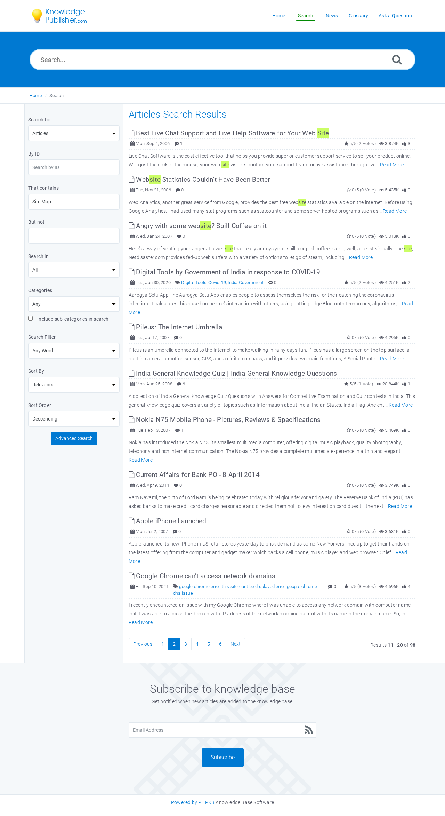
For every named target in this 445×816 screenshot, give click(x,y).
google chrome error (199, 586)
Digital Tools (194, 282)
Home (36, 95)
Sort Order (39, 405)
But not (36, 222)
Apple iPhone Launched (170, 521)
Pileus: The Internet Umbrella (178, 327)
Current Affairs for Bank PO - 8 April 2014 (197, 475)
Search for (39, 120)
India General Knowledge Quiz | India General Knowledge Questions (235, 373)
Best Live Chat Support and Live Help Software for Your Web (231, 133)
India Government (246, 282)
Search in (38, 256)
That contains (43, 188)
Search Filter (42, 337)
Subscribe (223, 757)
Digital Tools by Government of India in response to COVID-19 (227, 272)
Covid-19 (217, 282)
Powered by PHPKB (193, 802)
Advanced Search (74, 438)
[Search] (397, 59)
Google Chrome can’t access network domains (204, 576)
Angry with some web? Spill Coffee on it (200, 226)
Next (235, 644)
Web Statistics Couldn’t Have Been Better (202, 179)
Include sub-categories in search (72, 319)
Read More (392, 164)
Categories (40, 290)
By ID (34, 154)
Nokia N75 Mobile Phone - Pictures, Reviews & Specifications (227, 420)
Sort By (36, 371)
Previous (143, 644)
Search (56, 95)
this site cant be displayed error (253, 586)
